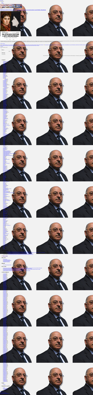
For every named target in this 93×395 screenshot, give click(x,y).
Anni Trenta (4, 71)
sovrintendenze (5, 235)
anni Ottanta (4, 69)
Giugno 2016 (4, 353)
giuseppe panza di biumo (6, 163)
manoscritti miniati (5, 185)
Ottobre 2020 (4, 319)
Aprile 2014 (4, 370)
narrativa (4, 201)
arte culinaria (4, 85)
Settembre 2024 (5, 288)
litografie (4, 178)
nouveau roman (5, 205)
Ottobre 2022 (4, 303)
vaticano (4, 246)
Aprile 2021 (4, 315)
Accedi (4, 387)
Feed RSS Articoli (2, 393)
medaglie (4, 186)
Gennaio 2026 (4, 278)
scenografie (4, 228)
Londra (4, 179)
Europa (4, 144)
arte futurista (4, 96)
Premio (4, 219)
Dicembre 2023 (5, 294)
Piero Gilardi (10, 45)
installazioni (4, 168)
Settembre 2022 (5, 304)
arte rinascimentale (5, 112)
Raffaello (4, 223)
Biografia (4, 384)
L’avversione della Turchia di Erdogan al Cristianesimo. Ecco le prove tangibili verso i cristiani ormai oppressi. (19, 253)
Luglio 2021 (4, 313)
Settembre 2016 (5, 351)
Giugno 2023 (4, 298)
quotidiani (4, 222)
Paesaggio (4, 209)
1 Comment (1, 46)
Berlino (4, 122)
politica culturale (5, 216)
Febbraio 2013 (5, 379)
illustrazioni (4, 166)
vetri (3, 247)
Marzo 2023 (4, 300)
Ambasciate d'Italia (5, 63)
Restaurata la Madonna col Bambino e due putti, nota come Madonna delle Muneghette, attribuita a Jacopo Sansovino (16, 270)
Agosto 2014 (4, 367)
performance (4, 211)
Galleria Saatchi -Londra (6, 159)
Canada (4, 127)
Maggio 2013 (4, 377)
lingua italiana (4, 177)
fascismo (4, 147)
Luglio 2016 (4, 352)
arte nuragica (4, 106)
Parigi (4, 210)
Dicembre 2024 (5, 286)
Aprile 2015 (4, 362)
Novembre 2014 (5, 365)
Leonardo (4, 173)
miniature (4, 190)
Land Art (4, 172)
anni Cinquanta (5, 66)
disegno (4, 142)
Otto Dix (4, 45)
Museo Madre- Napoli (5, 199)
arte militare (4, 103)
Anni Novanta (4, 68)
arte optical (4, 107)
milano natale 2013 (5, 189)
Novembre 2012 (5, 381)
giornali (4, 162)
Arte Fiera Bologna (5, 94)
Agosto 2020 (4, 320)
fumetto (4, 157)
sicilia (4, 234)
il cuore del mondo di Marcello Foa (7, 260)
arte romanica (4, 113)
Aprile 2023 (4, 299)
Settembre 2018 (5, 335)
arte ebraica (4, 88)
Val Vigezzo (37, 45)
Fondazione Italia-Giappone (6, 152)
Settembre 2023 (5, 296)
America (4, 64)
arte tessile (4, 117)
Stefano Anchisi (34, 45)
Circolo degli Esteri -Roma (6, 134)
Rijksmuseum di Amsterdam (6, 225)
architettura (4, 75)
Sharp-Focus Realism (5, 233)
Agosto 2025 (4, 281)
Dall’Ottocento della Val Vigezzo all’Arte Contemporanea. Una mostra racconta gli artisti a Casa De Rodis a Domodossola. (23, 9)
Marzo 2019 (4, 331)
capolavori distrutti (5, 128)
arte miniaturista (5, 104)
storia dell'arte (4, 239)
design (4, 140)
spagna (4, 236)
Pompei (4, 217)
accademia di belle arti (5, 61)
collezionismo (4, 135)
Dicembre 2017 (5, 341)
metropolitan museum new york (6, 188)
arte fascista (4, 92)
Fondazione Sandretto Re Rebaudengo (7, 155)
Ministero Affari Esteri (5, 191)
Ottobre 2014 (4, 366)
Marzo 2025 (4, 284)
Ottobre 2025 (4, 280)
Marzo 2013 (4, 378)
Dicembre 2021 (5, 310)
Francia (4, 156)
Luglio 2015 (4, 360)
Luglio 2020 (4, 321)
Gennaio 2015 (4, 364)
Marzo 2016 (4, 355)
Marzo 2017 (4, 347)
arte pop (4, 109)
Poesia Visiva (4, 214)
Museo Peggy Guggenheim (6, 200)
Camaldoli (4, 126)
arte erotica (4, 90)
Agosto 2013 (4, 375)
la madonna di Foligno (5, 171)
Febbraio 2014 (5, 371)
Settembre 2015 (5, 359)
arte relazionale (5, 111)
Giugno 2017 (4, 345)
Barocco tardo (4, 120)
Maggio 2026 (4, 275)
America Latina (5, 65)
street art (4, 240)
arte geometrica (5, 97)
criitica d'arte (4, 138)
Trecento (4, 243)
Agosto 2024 (4, 289)
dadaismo (4, 139)
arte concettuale (5, 84)
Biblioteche (4, 123)
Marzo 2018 (4, 339)
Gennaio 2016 (4, 356)
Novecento (4, 206)
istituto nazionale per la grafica (6, 170)
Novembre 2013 (5, 373)
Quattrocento (4, 221)
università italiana (5, 245)
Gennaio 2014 (4, 372)
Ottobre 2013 (4, 374)
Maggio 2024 (4, 291)
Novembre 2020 (5, 318)
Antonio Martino (5, 259)
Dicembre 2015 (5, 357)
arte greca (4, 98)
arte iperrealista (5, 100)
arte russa (4, 114)
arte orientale (4, 108)
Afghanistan (4, 62)
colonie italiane (5, 136)
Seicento (4, 230)
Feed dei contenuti (5, 388)
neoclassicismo (5, 203)
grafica (4, 164)
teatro (3, 241)
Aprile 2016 (4, 354)
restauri (4, 224)
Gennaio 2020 (4, 325)
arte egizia (4, 89)
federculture (4, 148)
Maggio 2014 (4, 369)
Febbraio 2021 (5, 316)
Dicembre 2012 (5, 380)
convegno (4, 137)
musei (4, 198)
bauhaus (4, 121)
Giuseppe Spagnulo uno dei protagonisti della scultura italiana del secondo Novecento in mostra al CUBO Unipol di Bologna (17, 268)
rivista (4, 226)
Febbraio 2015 (5, 363)
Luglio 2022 (4, 305)
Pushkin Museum (5, 220)
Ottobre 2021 (4, 311)
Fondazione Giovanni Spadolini (6, 151)
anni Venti (4, 72)
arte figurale (4, 95)
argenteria (6, 79)
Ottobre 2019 (4, 327)
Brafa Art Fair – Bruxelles (6, 125)
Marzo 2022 (4, 308)
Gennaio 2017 (4, 348)
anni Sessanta (4, 70)
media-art (4, 187)
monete (4, 195)
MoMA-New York (5, 194)
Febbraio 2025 (5, 285)
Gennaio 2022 (4, 309)
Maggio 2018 (4, 338)
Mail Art (4, 183)
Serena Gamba (30, 45)
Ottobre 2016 (4, 350)
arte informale (4, 99)
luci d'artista (4, 180)
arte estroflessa (5, 91)
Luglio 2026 (4, 274)
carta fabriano (4, 129)
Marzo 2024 (4, 292)
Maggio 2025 (4, 283)
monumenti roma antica (6, 196)
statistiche (4, 237)
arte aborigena (4, 80)
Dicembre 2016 (5, 349)
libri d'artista (4, 175)
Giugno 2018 (4, 337)
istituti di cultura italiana (6, 169)
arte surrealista (4, 116)
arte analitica (4, 81)
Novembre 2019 (5, 326)
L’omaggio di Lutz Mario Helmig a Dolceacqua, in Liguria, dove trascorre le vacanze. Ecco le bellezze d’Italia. (18, 251)
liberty (4, 174)
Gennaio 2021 (4, 317)
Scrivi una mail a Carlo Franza (88, 58)
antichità (4, 73)
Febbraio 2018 (5, 340)
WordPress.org (5, 389)
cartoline (4, 130)
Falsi (3, 146)
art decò (4, 77)
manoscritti (4, 184)
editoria (4, 143)
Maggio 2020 (4, 322)
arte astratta (4, 82)
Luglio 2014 (4, 368)
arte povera (4, 110)
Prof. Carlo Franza (14, 45)
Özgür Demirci (6, 45)
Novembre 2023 (5, 295)
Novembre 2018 (5, 334)
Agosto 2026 (4, 273)
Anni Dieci (4, 67)
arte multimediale (5, 105)
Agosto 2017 (4, 344)
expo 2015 (4, 145)
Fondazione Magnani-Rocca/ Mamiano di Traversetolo (9, 153)
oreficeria (4, 208)
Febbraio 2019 (5, 332)
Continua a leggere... (2, 43)
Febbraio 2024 (5, 293)
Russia (4, 227)
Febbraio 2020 (5, 324)
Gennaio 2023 (4, 301)
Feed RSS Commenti (7, 393)
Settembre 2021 (5, 312)
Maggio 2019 (4, 330)
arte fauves (4, 93)
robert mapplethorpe (19, 45)
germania (4, 161)
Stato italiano (4, 238)
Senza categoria (5, 231)
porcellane (4, 218)
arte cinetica (6, 87)
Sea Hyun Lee (26, 45)
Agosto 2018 (4, 336)
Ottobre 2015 (4, 358)
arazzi (4, 74)
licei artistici (4, 176)
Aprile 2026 (4, 276)
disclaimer (1, 391)
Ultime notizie (5, 255)
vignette (4, 248)
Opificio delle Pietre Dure (6, 207)
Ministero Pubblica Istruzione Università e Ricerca (9, 192)
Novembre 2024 (5, 287)
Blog (2, 2)
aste (3, 119)
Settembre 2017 (5, 343)
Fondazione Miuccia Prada (6, 154)
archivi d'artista (5, 76)
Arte (3, 78)
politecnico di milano (5, 215)
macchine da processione (6, 181)
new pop (4, 204)
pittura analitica (5, 213)
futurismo (4, 158)
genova (4, 160)
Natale (4, 202)
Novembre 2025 (5, 279)
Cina (3, 132)
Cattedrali (4, 131)
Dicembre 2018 (5, 333)
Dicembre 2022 (5, 302)
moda (3, 193)
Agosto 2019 (4, 328)
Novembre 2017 (5, 342)
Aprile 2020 (4, 323)
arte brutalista (4, 83)
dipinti (4, 141)
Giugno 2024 (4, 290)
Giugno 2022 (4, 306)
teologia (4, 242)
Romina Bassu (23, 45)
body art (4, 124)
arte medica (4, 102)
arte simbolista (4, 115)
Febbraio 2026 (5, 277)
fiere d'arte (4, 149)
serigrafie (4, 232)
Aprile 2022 (4, 307)
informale (4, 167)
